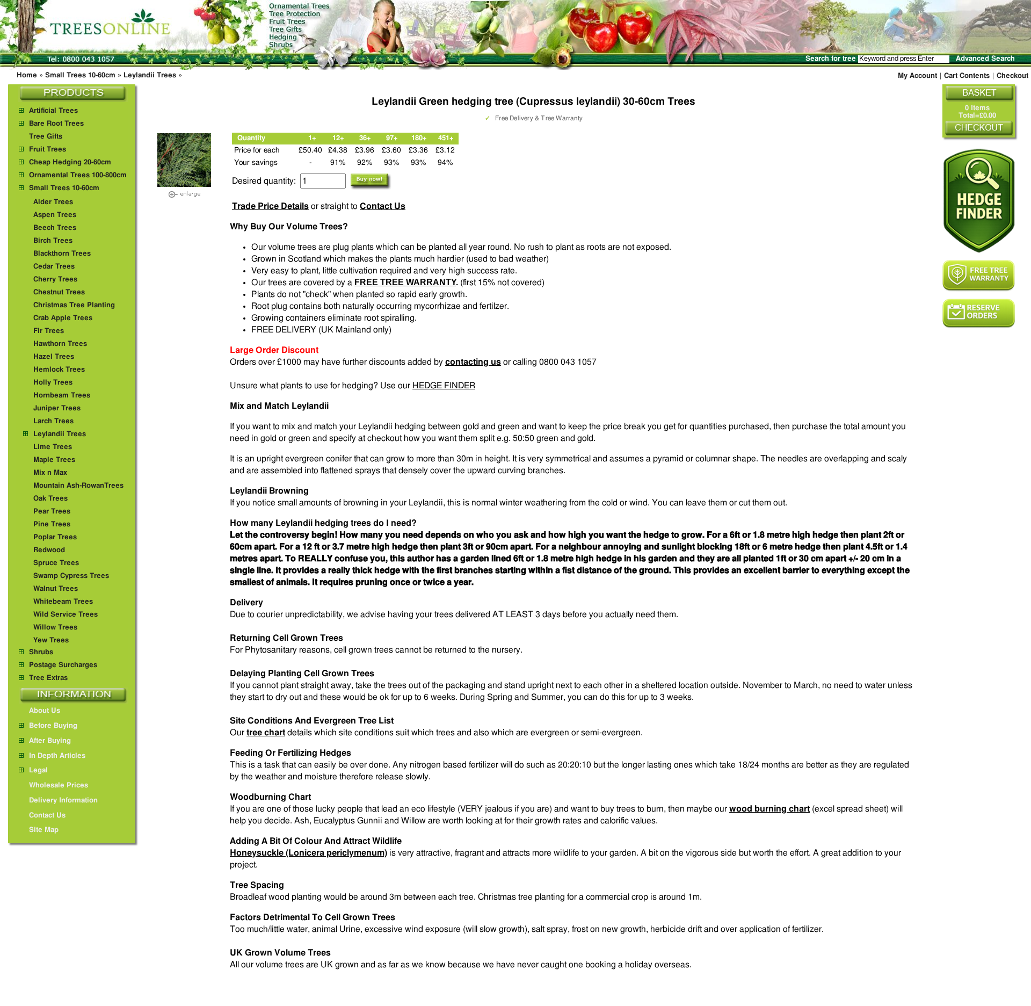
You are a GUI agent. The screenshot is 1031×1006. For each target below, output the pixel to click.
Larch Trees (53, 421)
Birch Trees (52, 240)
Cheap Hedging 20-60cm (70, 162)
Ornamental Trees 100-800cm (78, 175)
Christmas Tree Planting (74, 305)
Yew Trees (51, 640)
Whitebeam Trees (63, 601)
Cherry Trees (55, 279)
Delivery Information (63, 800)
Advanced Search (985, 58)
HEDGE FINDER (443, 385)
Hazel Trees (53, 356)
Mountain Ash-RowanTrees (78, 485)
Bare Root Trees (56, 123)
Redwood (49, 550)
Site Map (44, 830)
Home (27, 75)
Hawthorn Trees (60, 344)
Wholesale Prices (58, 785)
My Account (917, 76)
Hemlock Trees (59, 369)
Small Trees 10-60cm (80, 75)
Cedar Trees (54, 266)
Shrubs (41, 652)
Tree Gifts (45, 136)
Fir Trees (48, 331)
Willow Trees (55, 627)
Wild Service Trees (65, 614)
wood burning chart (769, 809)
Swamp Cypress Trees (71, 576)
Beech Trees (54, 228)
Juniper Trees (57, 408)
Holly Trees (52, 382)
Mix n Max (50, 472)
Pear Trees (51, 511)
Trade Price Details (270, 206)
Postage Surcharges (63, 665)
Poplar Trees (55, 537)
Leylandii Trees (150, 75)
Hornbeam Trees (61, 395)
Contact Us (382, 206)
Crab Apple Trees (62, 318)
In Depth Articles (57, 755)
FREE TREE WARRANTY (405, 282)
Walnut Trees (55, 588)
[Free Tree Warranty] (978, 275)
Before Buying (53, 725)
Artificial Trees (53, 110)
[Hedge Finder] (978, 200)
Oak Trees (50, 498)
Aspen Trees (54, 215)
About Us (44, 710)
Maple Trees (54, 460)
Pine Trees (51, 524)
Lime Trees (52, 447)
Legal (38, 770)
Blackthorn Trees (62, 253)
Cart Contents (967, 76)
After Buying (50, 740)
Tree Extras (48, 678)
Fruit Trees (47, 149)
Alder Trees (53, 202)
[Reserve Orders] (978, 313)
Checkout (1012, 76)
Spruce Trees (56, 563)
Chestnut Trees (59, 292)
